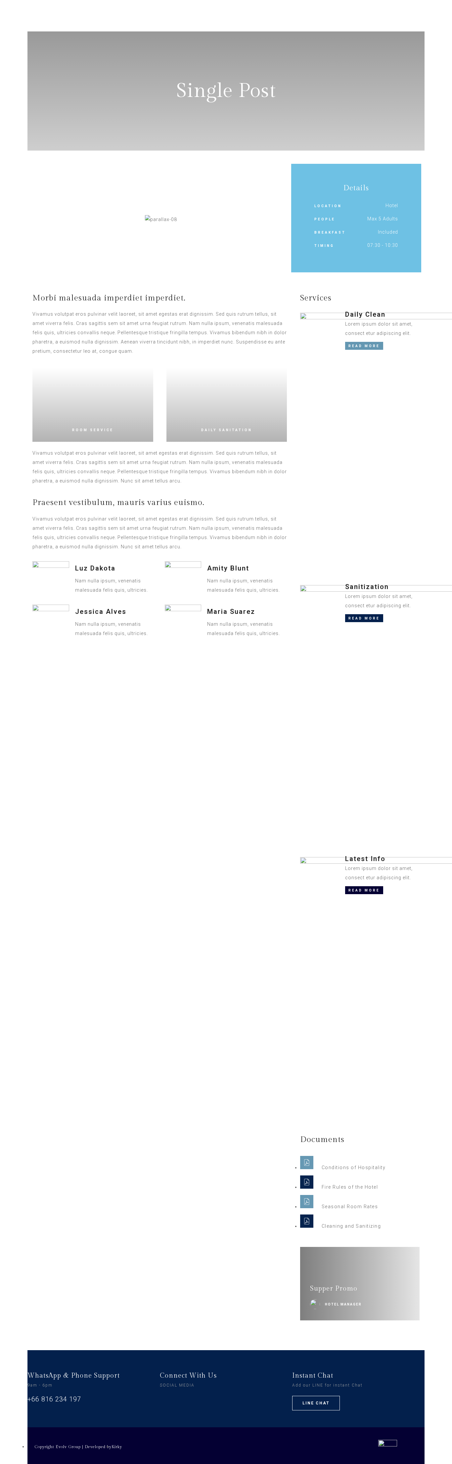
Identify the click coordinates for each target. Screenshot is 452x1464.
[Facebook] (166, 1399)
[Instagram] (180, 1399)
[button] (37, 219)
